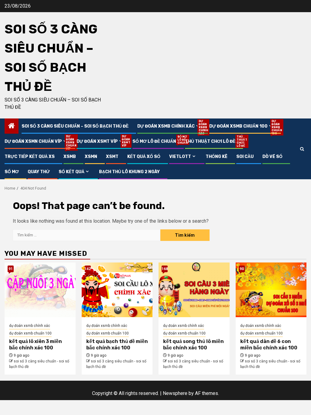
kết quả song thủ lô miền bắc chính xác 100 (193, 344)
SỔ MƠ (12, 171)
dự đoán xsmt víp (100, 141)
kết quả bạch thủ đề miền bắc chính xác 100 (117, 344)
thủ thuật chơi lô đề (210, 141)
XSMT (112, 156)
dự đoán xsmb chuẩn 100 (241, 126)
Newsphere (175, 393)
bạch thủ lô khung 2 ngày (129, 171)
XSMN (91, 156)
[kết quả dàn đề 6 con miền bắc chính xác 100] (271, 289)
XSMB (69, 156)
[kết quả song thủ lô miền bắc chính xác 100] (194, 289)
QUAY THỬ (39, 171)
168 (165, 269)
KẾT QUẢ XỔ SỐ (143, 156)
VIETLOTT (180, 156)
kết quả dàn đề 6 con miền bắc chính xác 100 (268, 344)
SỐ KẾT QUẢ (71, 171)
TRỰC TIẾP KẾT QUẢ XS (30, 156)
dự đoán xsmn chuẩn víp (36, 141)
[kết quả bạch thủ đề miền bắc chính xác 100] (117, 289)
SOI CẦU (245, 156)
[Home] (11, 126)
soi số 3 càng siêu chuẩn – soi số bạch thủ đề (75, 126)
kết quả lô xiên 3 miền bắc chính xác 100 (35, 344)
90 (242, 269)
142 (88, 269)
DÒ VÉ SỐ (272, 156)
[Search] (302, 149)
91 (11, 269)
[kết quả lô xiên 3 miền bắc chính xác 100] (40, 289)
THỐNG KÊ (216, 156)
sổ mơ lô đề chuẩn (154, 141)
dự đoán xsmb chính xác (168, 126)
